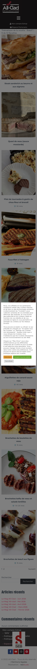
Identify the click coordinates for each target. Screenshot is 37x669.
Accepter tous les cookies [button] (22, 357)
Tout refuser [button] (9, 361)
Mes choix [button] (8, 357)
